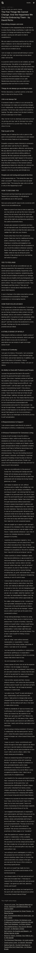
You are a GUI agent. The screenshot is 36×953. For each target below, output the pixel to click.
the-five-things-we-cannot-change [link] (11, 9)
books (29, 3)
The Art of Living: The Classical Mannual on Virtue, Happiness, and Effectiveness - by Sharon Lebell (18, 907)
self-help (10, 7)
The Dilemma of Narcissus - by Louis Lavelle (18, 940)
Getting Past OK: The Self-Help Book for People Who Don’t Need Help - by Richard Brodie (18, 947)
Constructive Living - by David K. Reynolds (18, 942)
